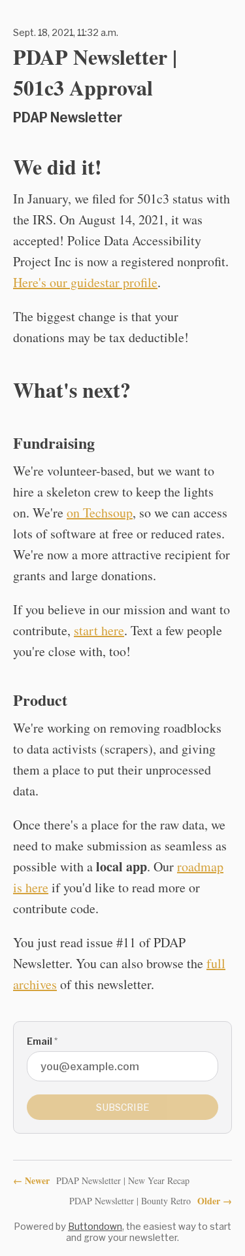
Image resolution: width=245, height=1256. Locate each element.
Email (42, 1041)
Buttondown (95, 1226)
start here (99, 630)
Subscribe (123, 1107)
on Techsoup (100, 512)
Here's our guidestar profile (85, 282)
